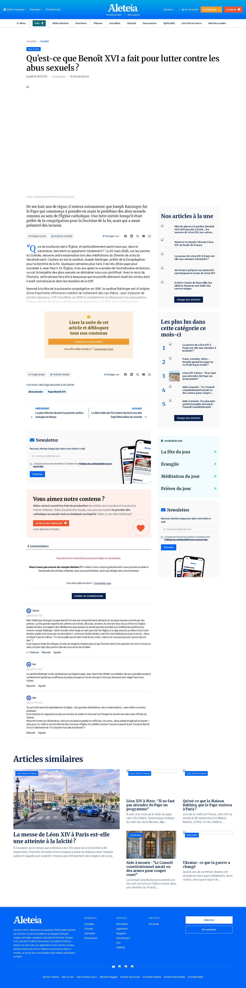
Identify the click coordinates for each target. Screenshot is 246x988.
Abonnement (123, 938)
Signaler (57, 652)
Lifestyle (131, 23)
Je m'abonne (209, 9)
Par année (154, 924)
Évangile (170, 464)
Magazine (121, 933)
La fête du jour (175, 452)
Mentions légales (109, 976)
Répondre (46, 652)
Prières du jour (176, 488)
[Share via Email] (143, 236)
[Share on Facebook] (125, 236)
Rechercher (55, 9)
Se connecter (192, 9)
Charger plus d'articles (188, 299)
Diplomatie (191, 835)
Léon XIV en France (192, 23)
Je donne (231, 9)
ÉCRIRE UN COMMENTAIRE (88, 596)
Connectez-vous (103, 349)
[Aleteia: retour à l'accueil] (123, 8)
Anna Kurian (58, 76)
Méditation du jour (180, 476)
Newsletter (122, 924)
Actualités (114, 23)
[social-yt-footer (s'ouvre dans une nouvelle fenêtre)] (113, 966)
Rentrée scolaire (217, 23)
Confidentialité (195, 976)
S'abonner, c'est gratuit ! (89, 341)
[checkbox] (31, 464)
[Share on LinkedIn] (131, 236)
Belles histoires (61, 23)
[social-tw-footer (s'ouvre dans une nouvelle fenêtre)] (126, 966)
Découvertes (150, 23)
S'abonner (209, 920)
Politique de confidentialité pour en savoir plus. (186, 539)
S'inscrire (37, 474)
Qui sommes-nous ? (87, 976)
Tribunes (97, 23)
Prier (37, 23)
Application (122, 928)
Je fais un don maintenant (49, 523)
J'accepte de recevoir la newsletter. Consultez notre (72, 465)
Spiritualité (169, 23)
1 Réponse (34, 652)
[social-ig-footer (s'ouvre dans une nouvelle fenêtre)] (132, 966)
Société (44, 41)
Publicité (120, 947)
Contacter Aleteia (152, 976)
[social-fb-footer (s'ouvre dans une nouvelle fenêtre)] (119, 966)
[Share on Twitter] (137, 236)
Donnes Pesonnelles (174, 976)
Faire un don (67, 976)
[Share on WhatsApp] (149, 236)
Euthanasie (135, 835)
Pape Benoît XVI (57, 391)
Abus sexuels (35, 391)
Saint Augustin (134, 15)
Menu (23, 23)
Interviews (81, 23)
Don (118, 942)
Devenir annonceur (130, 976)
